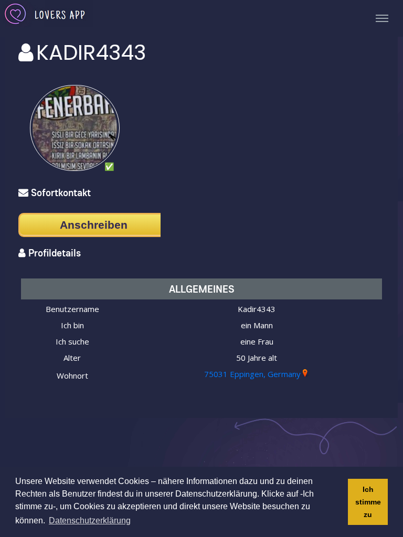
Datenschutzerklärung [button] (90, 520)
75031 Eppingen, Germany (252, 374)
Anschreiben (94, 225)
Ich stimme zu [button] (368, 502)
